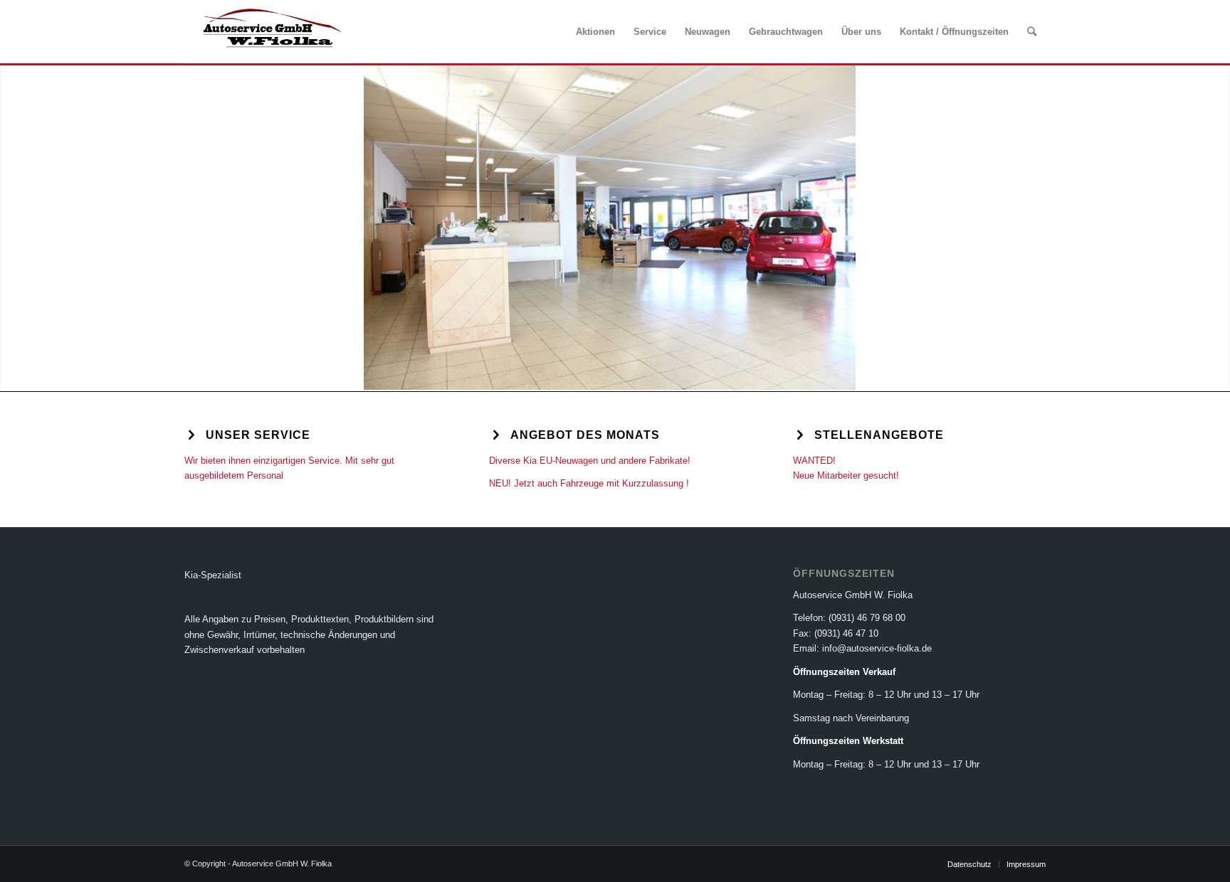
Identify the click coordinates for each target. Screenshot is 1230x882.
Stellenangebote (879, 434)
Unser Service (258, 434)
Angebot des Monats (585, 434)
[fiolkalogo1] (266, 32)
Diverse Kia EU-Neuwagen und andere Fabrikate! (589, 460)
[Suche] (1032, 32)
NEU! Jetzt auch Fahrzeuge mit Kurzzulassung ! (589, 483)
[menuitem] (595, 32)
